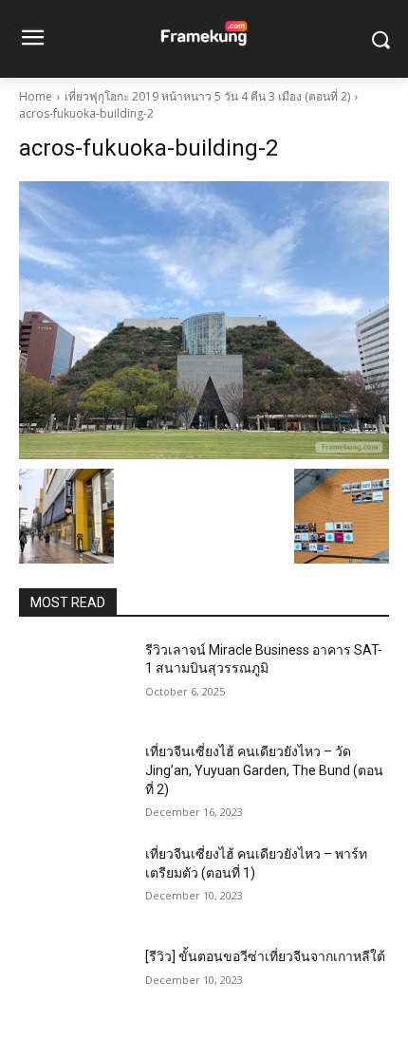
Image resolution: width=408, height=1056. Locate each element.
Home (35, 96)
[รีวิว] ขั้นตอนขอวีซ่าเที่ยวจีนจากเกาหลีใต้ (265, 956)
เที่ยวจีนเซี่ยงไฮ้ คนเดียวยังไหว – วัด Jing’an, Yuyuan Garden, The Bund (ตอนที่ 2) (264, 770)
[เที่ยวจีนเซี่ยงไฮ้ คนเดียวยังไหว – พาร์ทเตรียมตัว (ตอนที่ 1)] (74, 884)
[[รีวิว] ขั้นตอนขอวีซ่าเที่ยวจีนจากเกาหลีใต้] (74, 987)
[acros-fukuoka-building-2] (204, 320)
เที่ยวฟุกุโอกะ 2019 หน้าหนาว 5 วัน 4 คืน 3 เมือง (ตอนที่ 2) (207, 96)
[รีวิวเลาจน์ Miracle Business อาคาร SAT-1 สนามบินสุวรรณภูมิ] (74, 680)
